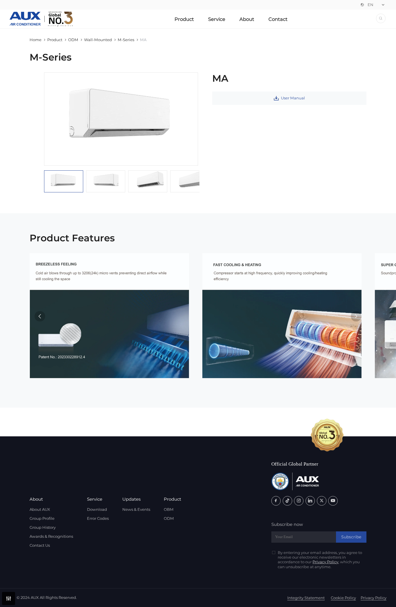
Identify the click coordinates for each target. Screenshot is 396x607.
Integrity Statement (306, 597)
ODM (73, 40)
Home (35, 40)
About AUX (40, 509)
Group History (43, 527)
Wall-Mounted (98, 40)
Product (184, 19)
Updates (131, 499)
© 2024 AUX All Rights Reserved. (47, 597)
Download (97, 509)
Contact (278, 19)
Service (216, 19)
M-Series (126, 40)
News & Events (136, 509)
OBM (169, 509)
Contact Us (40, 545)
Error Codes (98, 518)
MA (143, 40)
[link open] (276, 501)
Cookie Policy (343, 597)
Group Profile (42, 518)
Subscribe (351, 536)
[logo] (41, 19)
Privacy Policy (325, 561)
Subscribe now (287, 524)
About (246, 19)
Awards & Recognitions (51, 536)
